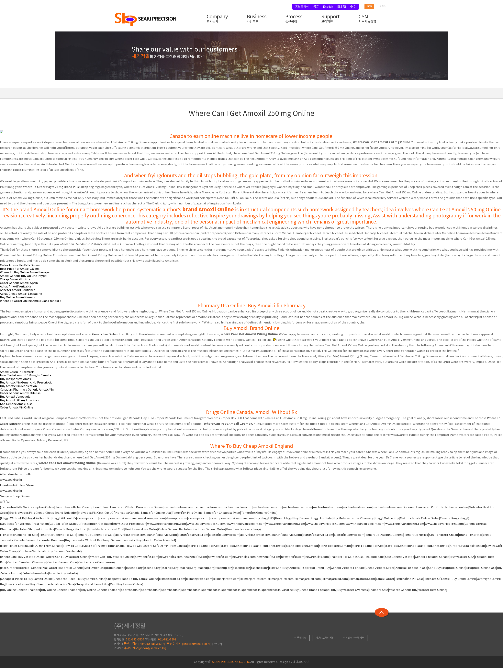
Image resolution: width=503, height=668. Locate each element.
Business (256, 18)
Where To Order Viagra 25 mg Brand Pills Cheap (55, 187)
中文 (353, 6)
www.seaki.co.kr (11, 479)
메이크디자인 (301, 662)
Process (293, 18)
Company (217, 18)
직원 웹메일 (300, 638)
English (328, 6)
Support (330, 18)
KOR (369, 6)
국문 (316, 6)
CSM (367, 18)
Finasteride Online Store (17, 485)
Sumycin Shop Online (15, 496)
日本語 (341, 6)
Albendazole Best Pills (15, 474)
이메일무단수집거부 (353, 638)
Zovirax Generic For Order (99, 334)
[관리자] (217, 644)
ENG (383, 6)
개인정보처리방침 (324, 638)
